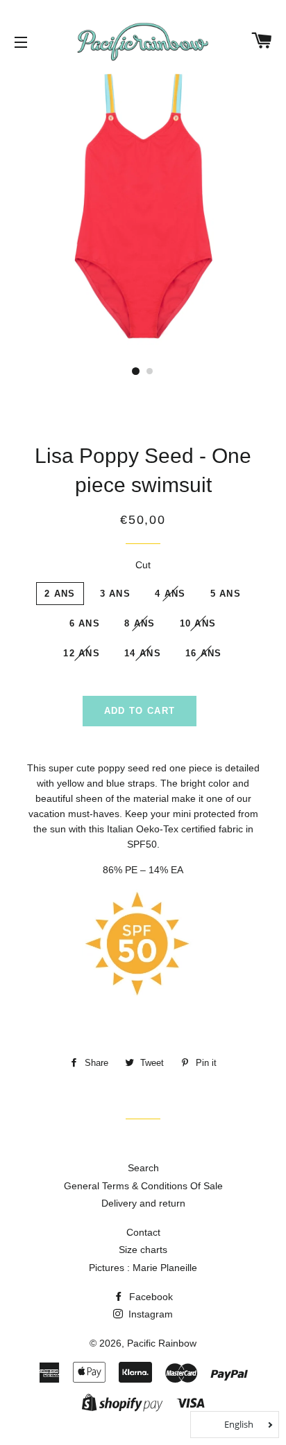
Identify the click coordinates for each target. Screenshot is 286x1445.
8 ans (139, 623)
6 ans (85, 623)
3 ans (115, 593)
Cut (143, 564)
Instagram (149, 1314)
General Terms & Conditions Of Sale (143, 1185)
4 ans (170, 593)
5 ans (226, 593)
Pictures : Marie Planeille (143, 1267)
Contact (143, 1232)
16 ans (203, 653)
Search (143, 1167)
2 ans (60, 593)
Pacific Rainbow (161, 1343)
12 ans (81, 653)
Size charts (143, 1249)
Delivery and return (143, 1203)
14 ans (142, 653)
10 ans (198, 623)
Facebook (149, 1296)
